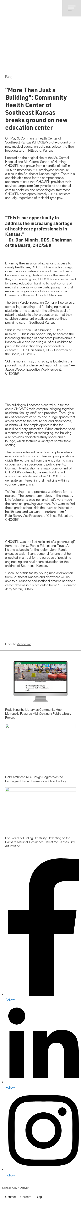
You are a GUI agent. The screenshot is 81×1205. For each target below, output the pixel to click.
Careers (25, 1197)
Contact (10, 1197)
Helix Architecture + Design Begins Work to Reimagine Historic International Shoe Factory (40, 755)
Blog (39, 1197)
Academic (24, 644)
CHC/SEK (12, 165)
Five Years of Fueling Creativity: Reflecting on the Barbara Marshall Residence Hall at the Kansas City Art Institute (40, 819)
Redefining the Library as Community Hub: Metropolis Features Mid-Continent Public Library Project (40, 691)
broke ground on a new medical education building (40, 144)
